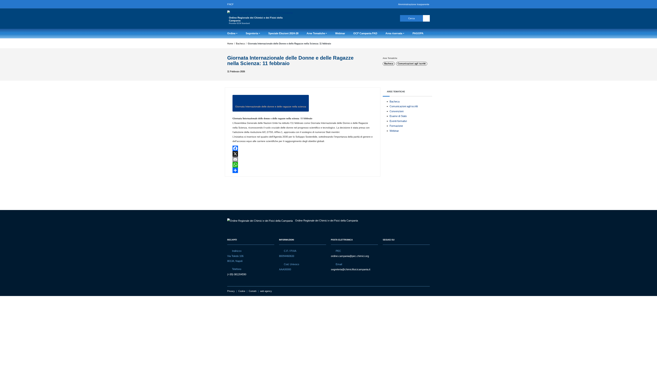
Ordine (231, 33)
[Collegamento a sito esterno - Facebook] (381, 18)
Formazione (396, 125)
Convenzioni (396, 111)
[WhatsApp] (303, 165)
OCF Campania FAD (365, 33)
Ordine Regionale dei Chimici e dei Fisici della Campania (326, 220)
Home (230, 43)
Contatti (252, 291)
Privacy (231, 291)
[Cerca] (426, 18)
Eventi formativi (398, 121)
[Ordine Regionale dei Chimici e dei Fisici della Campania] (260, 12)
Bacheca (240, 43)
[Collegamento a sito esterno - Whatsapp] (393, 18)
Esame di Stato (398, 116)
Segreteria (252, 33)
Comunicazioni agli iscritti (412, 63)
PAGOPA (418, 33)
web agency (266, 291)
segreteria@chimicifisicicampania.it (350, 269)
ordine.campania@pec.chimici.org (350, 256)
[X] (303, 154)
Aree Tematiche (316, 33)
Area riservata (393, 33)
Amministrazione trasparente (413, 4)
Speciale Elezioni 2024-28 (283, 33)
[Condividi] (303, 170)
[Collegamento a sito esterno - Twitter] (387, 18)
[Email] (303, 159)
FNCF (230, 4)
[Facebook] (303, 148)
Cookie (241, 291)
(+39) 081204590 (236, 274)
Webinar (340, 33)
